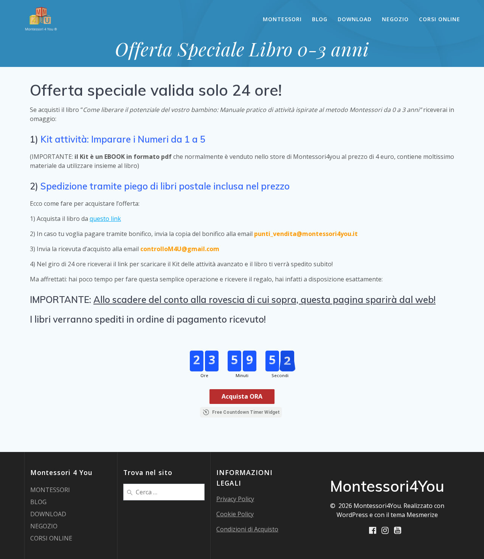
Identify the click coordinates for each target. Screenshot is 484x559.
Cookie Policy (235, 514)
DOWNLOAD (355, 19)
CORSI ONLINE (439, 19)
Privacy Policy (235, 499)
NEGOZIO (395, 19)
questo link (105, 218)
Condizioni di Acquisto (247, 529)
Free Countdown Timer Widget (246, 412)
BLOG (319, 19)
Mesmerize (422, 515)
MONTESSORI (282, 19)
